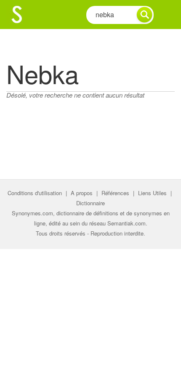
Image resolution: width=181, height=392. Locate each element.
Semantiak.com (126, 223)
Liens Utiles (152, 193)
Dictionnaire (90, 203)
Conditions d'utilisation (35, 193)
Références (115, 193)
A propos (82, 193)
